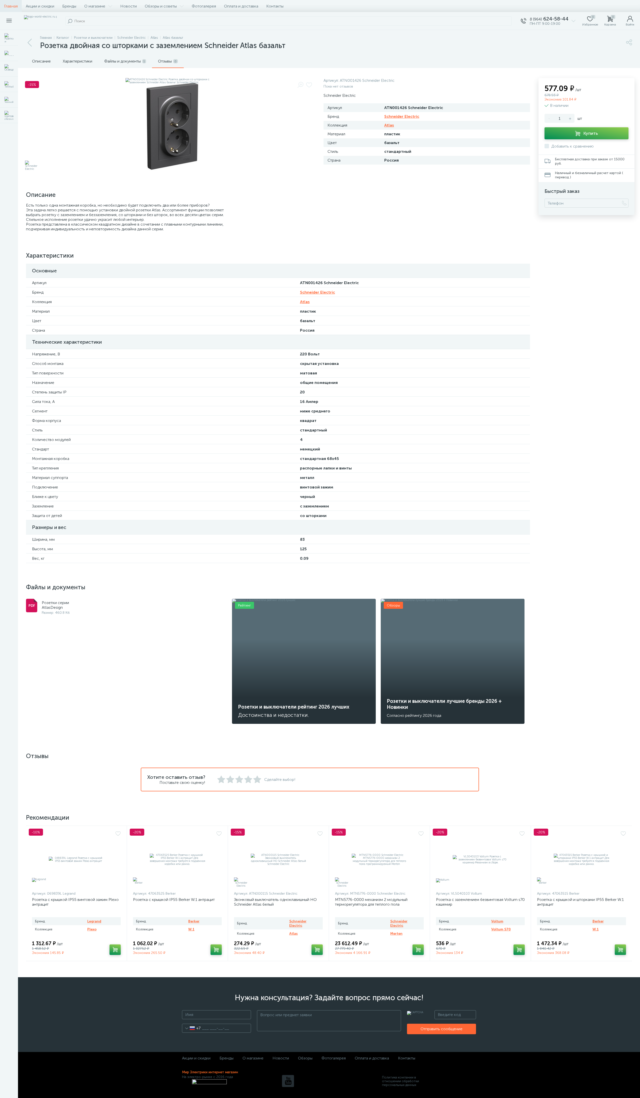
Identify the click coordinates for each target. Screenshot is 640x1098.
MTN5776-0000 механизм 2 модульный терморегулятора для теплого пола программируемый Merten (371, 904)
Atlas (389, 125)
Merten (396, 933)
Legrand (94, 921)
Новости (128, 6)
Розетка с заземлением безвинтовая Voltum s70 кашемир (480, 902)
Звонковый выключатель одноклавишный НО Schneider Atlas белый (275, 902)
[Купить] (115, 949)
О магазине (94, 6)
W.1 (191, 929)
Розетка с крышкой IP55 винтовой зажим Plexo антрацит (75, 902)
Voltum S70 (501, 929)
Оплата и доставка (241, 6)
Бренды (69, 6)
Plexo (91, 929)
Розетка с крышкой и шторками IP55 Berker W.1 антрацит (580, 902)
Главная (11, 6)
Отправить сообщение (441, 1028)
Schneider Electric (401, 116)
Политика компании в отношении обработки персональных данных (400, 1081)
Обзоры (305, 1058)
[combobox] (191, 1028)
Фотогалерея (204, 6)
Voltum (497, 921)
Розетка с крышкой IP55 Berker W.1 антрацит (174, 899)
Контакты (275, 6)
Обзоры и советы (161, 6)
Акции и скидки (40, 6)
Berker (194, 921)
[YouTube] (288, 1081)
